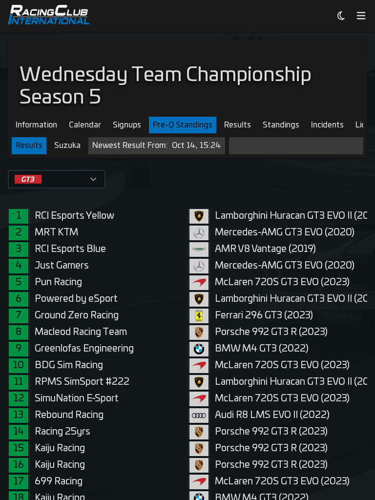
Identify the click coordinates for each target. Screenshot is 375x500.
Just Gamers (62, 266)
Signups (127, 125)
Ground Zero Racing (77, 315)
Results (237, 125)
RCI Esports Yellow (74, 216)
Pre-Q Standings (182, 125)
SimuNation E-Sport (77, 398)
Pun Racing (58, 282)
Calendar (85, 125)
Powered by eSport (76, 299)
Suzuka (67, 145)
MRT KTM (56, 232)
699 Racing (59, 481)
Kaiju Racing (60, 448)
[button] (93, 179)
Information (36, 125)
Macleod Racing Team (81, 332)
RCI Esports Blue (70, 249)
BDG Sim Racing (69, 365)
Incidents (327, 125)
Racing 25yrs (62, 432)
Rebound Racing (69, 415)
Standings (281, 125)
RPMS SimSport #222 (82, 382)
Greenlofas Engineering (84, 349)
